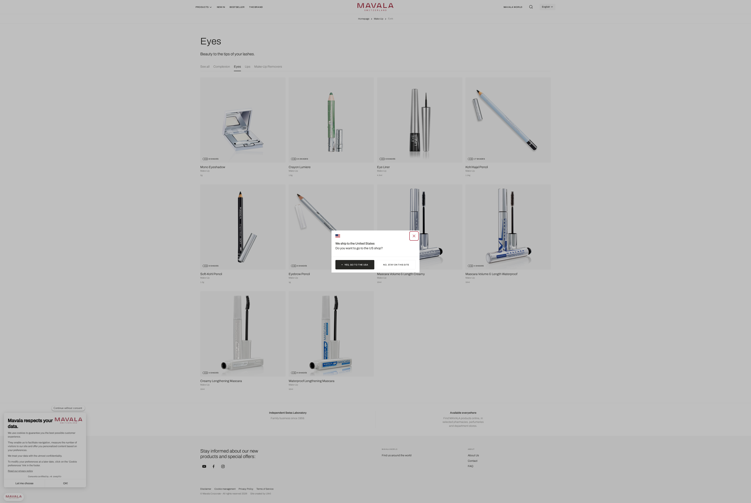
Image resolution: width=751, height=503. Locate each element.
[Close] (414, 236)
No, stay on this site (396, 265)
